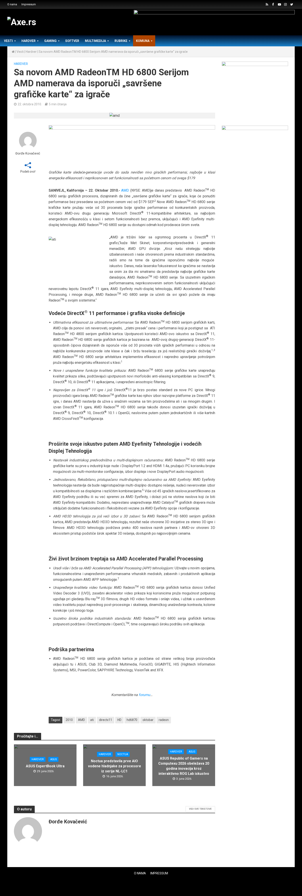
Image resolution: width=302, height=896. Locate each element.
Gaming (50, 41)
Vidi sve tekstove (200, 808)
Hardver (28, 41)
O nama (12, 4)
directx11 (105, 720)
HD (119, 720)
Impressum (28, 4)
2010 (69, 720)
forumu (144, 695)
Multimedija (95, 41)
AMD (125, 190)
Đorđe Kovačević (27, 153)
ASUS (53, 759)
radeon (164, 720)
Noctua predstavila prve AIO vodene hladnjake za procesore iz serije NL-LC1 (114, 766)
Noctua (122, 754)
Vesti (8, 41)
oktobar (148, 720)
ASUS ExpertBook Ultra (45, 766)
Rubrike (121, 41)
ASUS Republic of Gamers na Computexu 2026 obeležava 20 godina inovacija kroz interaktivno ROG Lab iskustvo (183, 766)
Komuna (142, 41)
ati (92, 720)
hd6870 (132, 720)
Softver (72, 41)
